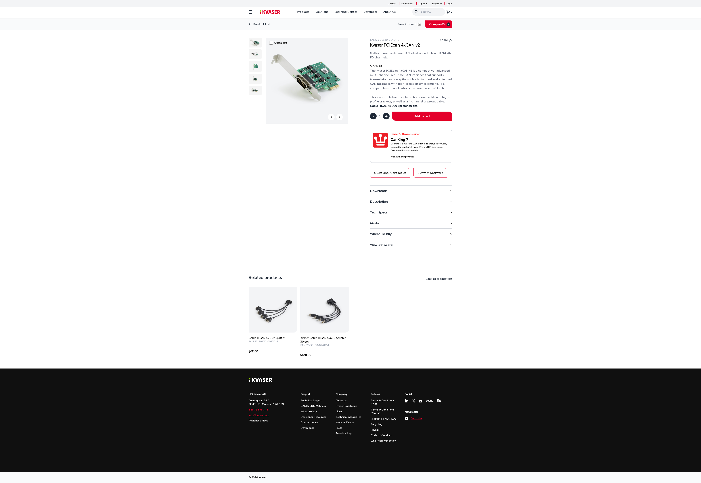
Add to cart (422, 116)
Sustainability (344, 433)
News (339, 411)
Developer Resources (313, 417)
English (436, 3)
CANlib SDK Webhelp (313, 406)
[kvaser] (270, 12)
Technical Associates (348, 417)
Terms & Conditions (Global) (382, 411)
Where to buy (309, 411)
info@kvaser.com (259, 415)
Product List (261, 24)
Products (303, 12)
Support (423, 3)
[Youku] (429, 401)
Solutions (321, 12)
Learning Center (345, 12)
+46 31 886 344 (258, 409)
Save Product (407, 24)
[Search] (416, 12)
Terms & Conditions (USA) (382, 402)
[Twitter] (413, 400)
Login (449, 3)
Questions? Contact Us (390, 173)
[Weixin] (439, 400)
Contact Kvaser (310, 422)
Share (444, 40)
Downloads (407, 3)
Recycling (376, 424)
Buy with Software (430, 173)
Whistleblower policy (383, 440)
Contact (392, 3)
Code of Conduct (381, 435)
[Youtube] (420, 401)
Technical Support (312, 400)
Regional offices (258, 420)
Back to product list (438, 278)
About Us (389, 12)
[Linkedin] (406, 400)
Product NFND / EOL (383, 418)
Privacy (375, 429)
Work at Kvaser (345, 422)
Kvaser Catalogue (346, 406)
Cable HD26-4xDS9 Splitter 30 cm (393, 106)
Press (339, 427)
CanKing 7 (399, 139)
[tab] (411, 190)
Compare (437, 24)
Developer (370, 12)
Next (339, 117)
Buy (290, 351)
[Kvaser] (260, 381)
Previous (331, 117)
